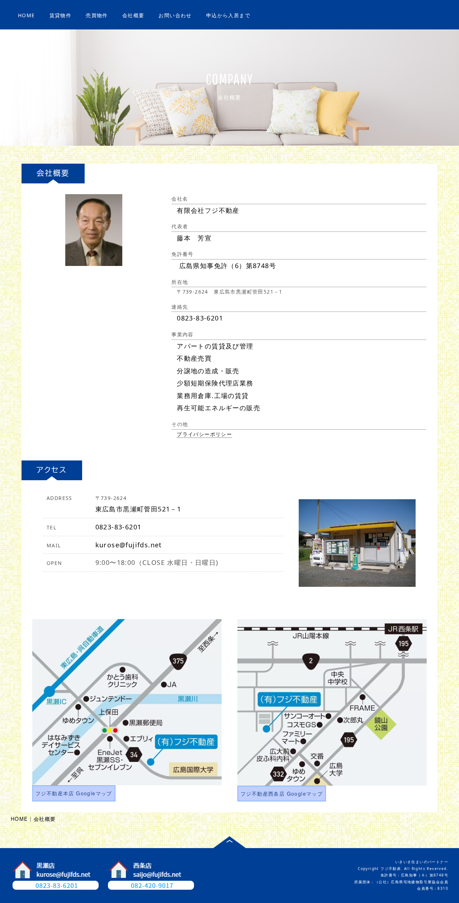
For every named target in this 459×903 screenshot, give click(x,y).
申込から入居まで (228, 15)
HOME (26, 15)
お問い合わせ (174, 15)
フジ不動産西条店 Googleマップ (282, 793)
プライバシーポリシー (204, 434)
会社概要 (133, 15)
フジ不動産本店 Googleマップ (74, 793)
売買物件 (97, 15)
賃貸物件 (60, 15)
